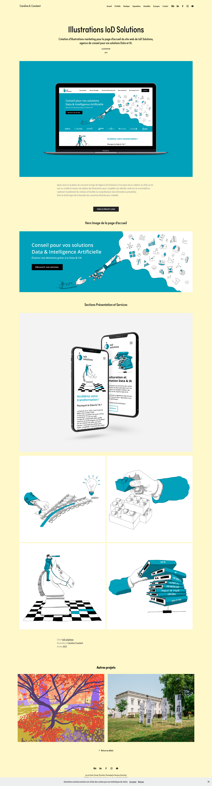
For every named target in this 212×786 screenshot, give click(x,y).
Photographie (110, 775)
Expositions (136, 6)
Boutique (126, 6)
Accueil (109, 6)
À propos (156, 6)
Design (96, 775)
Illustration (102, 775)
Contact (165, 6)
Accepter (132, 781)
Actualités (146, 6)
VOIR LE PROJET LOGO (106, 209)
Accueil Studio (89, 775)
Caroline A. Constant (30, 6)
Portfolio (117, 6)
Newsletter (123, 775)
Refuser (141, 781)
